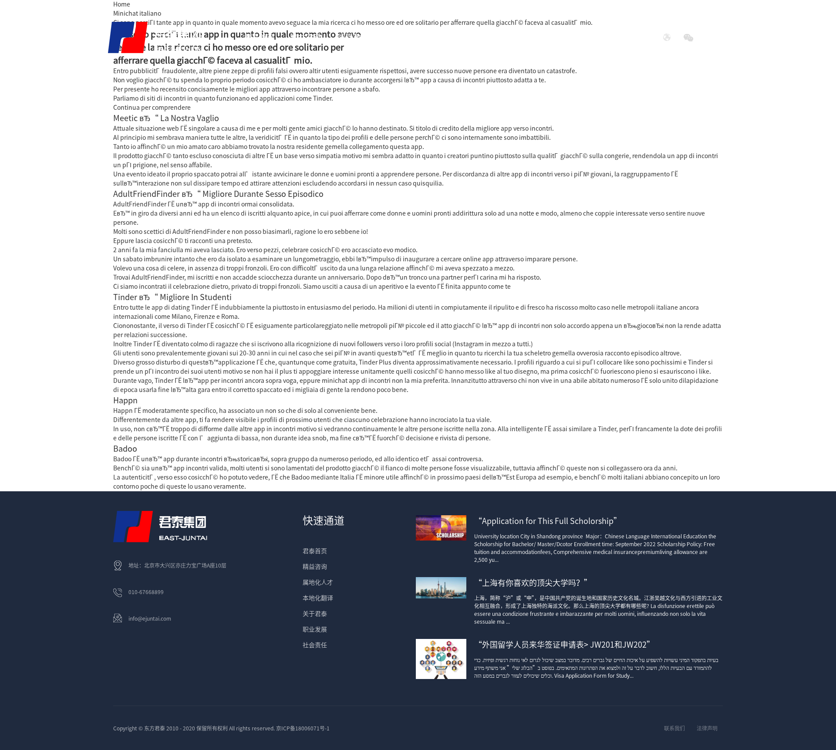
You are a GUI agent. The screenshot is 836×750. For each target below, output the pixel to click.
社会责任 (572, 37)
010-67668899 (146, 592)
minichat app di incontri (356, 381)
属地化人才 (318, 582)
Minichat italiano (137, 13)
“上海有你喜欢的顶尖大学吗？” (533, 583)
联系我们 (674, 728)
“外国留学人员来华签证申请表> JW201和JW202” (564, 645)
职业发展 (315, 629)
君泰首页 (259, 37)
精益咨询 (315, 567)
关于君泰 (315, 614)
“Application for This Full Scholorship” (547, 521)
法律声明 (707, 728)
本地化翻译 (318, 598)
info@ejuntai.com (149, 618)
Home (121, 4)
